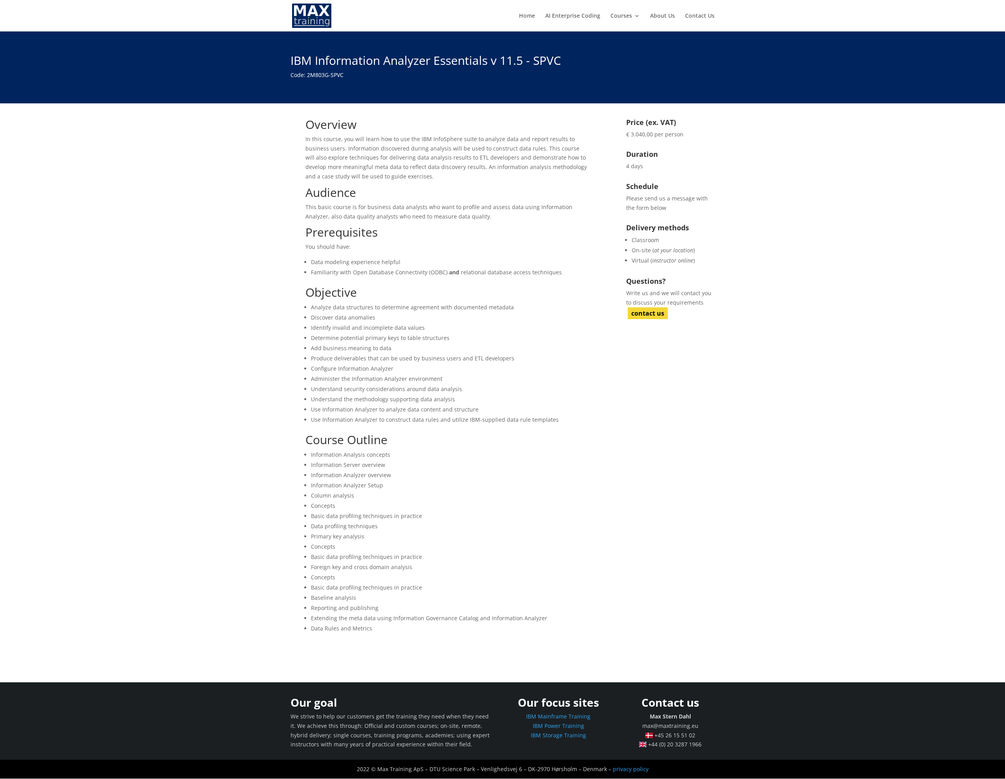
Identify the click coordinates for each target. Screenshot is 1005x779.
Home (527, 16)
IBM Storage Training (558, 735)
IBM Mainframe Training (558, 716)
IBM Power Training (558, 725)
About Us (662, 16)
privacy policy (631, 769)
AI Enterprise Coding (572, 16)
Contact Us (699, 16)
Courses (621, 16)
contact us (647, 313)
